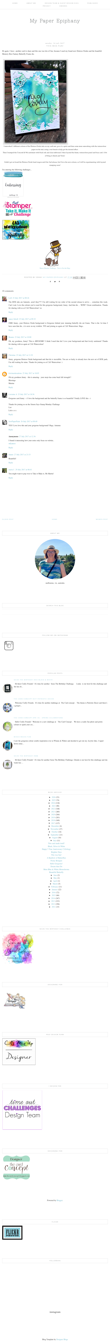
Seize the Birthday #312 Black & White (33, 680)
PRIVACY (47, 6)
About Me (31, 3)
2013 (53, 901)
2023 (54, 806)
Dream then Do (56, 866)
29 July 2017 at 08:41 (23, 469)
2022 (53, 808)
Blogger (60, 1200)
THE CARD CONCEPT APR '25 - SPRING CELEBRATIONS (38, 718)
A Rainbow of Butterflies (56, 858)
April (55, 881)
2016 (54, 892)
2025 (54, 800)
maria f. (12, 469)
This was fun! (56, 855)
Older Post (8, 519)
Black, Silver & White (56, 846)
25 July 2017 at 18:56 (26, 394)
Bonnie (11, 337)
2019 (53, 817)
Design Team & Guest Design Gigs (62, 3)
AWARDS (63, 6)
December (55, 826)
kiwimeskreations (15, 373)
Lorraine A (13, 394)
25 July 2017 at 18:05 (31, 373)
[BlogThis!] (76, 277)
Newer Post (102, 519)
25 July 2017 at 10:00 (23, 337)
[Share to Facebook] (81, 277)
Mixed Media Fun (22, 737)
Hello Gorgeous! (56, 863)
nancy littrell (13, 319)
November (55, 829)
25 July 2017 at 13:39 (24, 355)
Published (92, 3)
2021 (53, 811)
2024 (53, 803)
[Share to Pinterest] (84, 277)
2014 (53, 898)
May (55, 878)
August (54, 837)
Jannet (11, 454)
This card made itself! (56, 843)
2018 (53, 820)
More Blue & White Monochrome (56, 869)
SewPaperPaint (14, 421)
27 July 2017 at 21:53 (22, 454)
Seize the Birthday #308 (26, 756)
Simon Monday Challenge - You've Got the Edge (55, 268)
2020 (53, 814)
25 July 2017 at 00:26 (21, 298)
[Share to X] (79, 277)
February (54, 886)
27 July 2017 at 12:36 (27, 436)
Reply (11, 312)
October (55, 831)
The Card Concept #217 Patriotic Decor (34, 699)
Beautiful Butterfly (56, 872)
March (55, 883)
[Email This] (74, 277)
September (55, 834)
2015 (54, 895)
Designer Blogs (62, 1339)
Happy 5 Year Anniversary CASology (56, 849)
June (55, 875)
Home (15, 3)
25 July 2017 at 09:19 (27, 319)
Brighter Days (56, 852)
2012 (53, 904)
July (54, 840)
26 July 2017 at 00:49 (29, 421)
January (55, 889)
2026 (54, 797)
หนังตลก (12, 443)
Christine (12, 355)
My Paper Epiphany (55, 21)
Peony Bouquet (56, 860)
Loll (10, 298)
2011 (54, 906)
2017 (53, 823)
